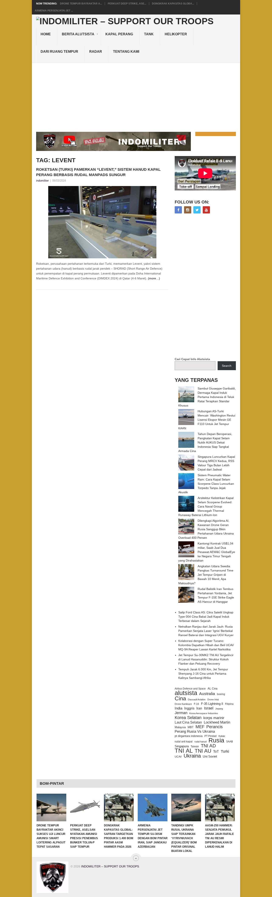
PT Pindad (210, 736)
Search (226, 365)
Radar (95, 51)
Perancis (214, 727)
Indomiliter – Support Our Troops (110, 866)
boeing (221, 694)
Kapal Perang (119, 34)
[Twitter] (197, 209)
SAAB (229, 741)
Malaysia (180, 727)
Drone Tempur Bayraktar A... (81, 3)
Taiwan (195, 746)
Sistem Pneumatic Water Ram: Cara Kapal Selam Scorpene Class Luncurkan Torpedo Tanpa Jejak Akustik (206, 483)
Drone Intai (213, 699)
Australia (207, 694)
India (178, 708)
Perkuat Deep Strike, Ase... (127, 3)
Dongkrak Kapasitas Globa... (173, 3)
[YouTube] (206, 209)
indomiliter (42, 180)
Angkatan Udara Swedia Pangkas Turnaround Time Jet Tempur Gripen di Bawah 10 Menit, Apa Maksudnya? (205, 574)
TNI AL (184, 751)
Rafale (221, 736)
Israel (208, 708)
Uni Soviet (210, 756)
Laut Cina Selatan (188, 722)
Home (46, 34)
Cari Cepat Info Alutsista (192, 359)
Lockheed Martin (217, 722)
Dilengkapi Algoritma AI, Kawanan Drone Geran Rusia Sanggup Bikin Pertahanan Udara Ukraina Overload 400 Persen (206, 529)
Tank (149, 34)
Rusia (216, 740)
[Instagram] (187, 209)
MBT (191, 727)
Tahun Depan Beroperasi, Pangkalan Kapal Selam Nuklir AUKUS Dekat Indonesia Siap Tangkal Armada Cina (205, 442)
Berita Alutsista (78, 34)
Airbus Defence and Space (190, 688)
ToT (216, 751)
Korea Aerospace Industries (203, 713)
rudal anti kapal (184, 741)
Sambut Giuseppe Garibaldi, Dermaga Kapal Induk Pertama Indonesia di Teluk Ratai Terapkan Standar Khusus (207, 397)
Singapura (182, 746)
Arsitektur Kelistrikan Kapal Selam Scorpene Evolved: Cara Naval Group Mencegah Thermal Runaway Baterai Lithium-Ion (206, 506)
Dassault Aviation (196, 699)
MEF (200, 727)
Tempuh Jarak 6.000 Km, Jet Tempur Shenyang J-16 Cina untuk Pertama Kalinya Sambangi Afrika (203, 674)
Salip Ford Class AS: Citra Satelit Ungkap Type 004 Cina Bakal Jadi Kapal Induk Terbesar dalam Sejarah (205, 617)
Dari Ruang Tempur (59, 51)
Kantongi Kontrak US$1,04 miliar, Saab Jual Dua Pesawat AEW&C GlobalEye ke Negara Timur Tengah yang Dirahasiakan (206, 552)
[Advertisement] (136, 95)
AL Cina (212, 688)
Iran (199, 708)
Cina (180, 698)
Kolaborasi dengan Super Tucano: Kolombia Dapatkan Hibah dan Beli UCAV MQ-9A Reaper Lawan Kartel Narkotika (206, 645)
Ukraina (192, 756)
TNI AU (203, 751)
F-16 (196, 703)
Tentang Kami (126, 51)
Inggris (189, 708)
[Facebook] (178, 209)
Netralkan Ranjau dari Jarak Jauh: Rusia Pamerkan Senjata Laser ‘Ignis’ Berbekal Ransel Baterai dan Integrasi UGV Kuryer (206, 631)
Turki (225, 751)
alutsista (186, 693)
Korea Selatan (188, 717)
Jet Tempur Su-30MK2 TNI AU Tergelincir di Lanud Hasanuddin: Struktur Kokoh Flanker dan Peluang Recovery (206, 659)
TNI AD (208, 746)
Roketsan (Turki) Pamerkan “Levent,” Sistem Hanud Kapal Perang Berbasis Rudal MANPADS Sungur (98, 172)
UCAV (178, 756)
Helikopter (176, 34)
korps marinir (213, 718)
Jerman (181, 713)
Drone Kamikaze (183, 704)
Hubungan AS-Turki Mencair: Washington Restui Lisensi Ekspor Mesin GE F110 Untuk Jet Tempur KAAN (206, 419)
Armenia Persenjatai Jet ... (54, 10)
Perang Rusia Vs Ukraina (195, 731)
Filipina (229, 703)
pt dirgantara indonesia (189, 736)
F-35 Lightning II (212, 703)
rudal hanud (200, 741)
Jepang (219, 708)
